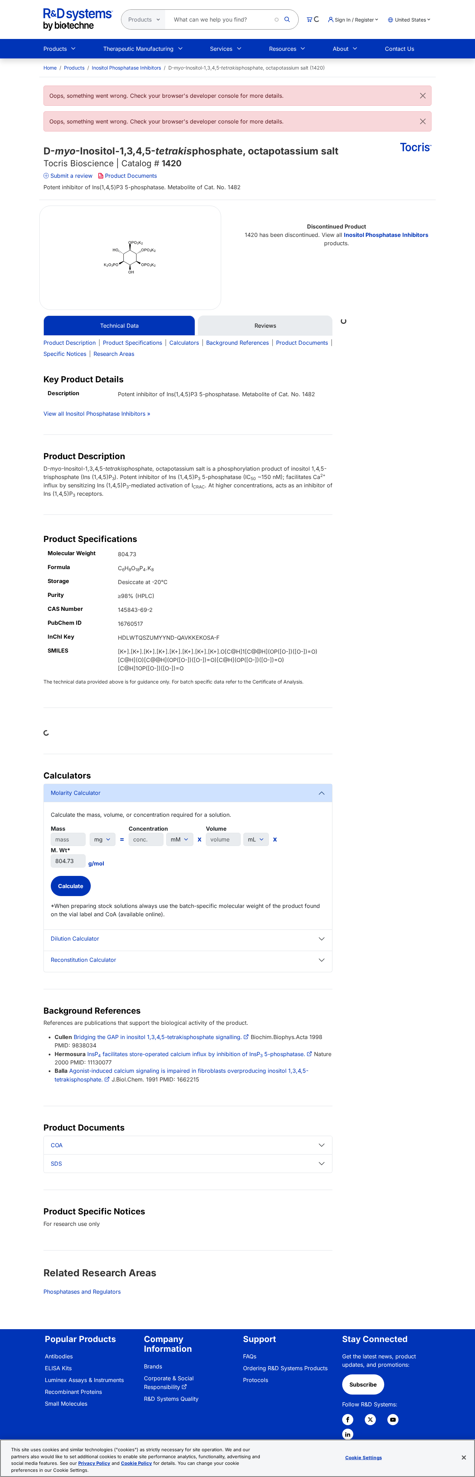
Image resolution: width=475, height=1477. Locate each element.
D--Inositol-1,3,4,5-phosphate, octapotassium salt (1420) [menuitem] (246, 68)
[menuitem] (50, 67)
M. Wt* (60, 850)
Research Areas (114, 353)
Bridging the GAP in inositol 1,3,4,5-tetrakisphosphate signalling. (158, 1036)
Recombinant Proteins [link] (73, 1391)
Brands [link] (153, 1366)
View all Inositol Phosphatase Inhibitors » (96, 413)
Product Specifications (132, 342)
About (340, 48)
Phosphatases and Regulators (82, 1291)
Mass (58, 828)
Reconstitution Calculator (83, 959)
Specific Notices (64, 353)
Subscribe (363, 1384)
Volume (216, 828)
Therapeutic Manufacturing (138, 48)
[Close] (422, 95)
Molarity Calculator (75, 792)
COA (57, 1145)
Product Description (69, 342)
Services (221, 48)
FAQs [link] (249, 1356)
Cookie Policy (136, 1463)
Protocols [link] (255, 1379)
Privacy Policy (94, 1463)
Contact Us (399, 48)
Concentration (148, 828)
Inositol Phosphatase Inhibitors (126, 68)
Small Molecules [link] (66, 1403)
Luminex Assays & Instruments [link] (84, 1379)
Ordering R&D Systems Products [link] (285, 1368)
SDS (56, 1163)
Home (50, 68)
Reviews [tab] (265, 325)
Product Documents (131, 175)
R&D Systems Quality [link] (171, 1398)
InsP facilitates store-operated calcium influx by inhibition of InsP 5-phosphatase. (196, 1054)
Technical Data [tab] (119, 325)
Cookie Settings (363, 1457)
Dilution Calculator (75, 938)
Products (55, 48)
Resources (282, 48)
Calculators (184, 342)
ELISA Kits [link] (58, 1368)
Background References (237, 342)
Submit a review (71, 175)
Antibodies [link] (59, 1356)
